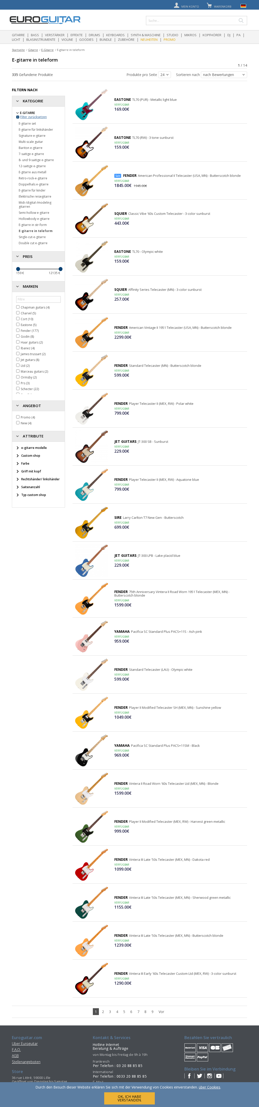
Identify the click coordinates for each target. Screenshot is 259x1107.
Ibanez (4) (28, 348)
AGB (15, 1055)
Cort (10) (27, 319)
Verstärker (54, 35)
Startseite (18, 50)
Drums (94, 35)
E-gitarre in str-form (33, 225)
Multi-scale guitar (31, 142)
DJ (228, 35)
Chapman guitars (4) (35, 307)
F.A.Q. (16, 1049)
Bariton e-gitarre (30, 148)
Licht (16, 39)
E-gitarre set (27, 123)
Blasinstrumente (40, 39)
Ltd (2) (25, 366)
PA (238, 35)
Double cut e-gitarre (33, 243)
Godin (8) (27, 336)
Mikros (190, 35)
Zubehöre (126, 39)
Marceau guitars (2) (34, 371)
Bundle (106, 39)
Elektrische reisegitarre (35, 196)
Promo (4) (28, 417)
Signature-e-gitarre (32, 135)
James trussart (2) (33, 354)
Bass (35, 35)
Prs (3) (25, 383)
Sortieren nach (188, 74)
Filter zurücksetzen (33, 117)
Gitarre (18, 35)
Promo (170, 39)
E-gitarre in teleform (36, 231)
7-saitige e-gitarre (31, 154)
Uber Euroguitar (25, 1043)
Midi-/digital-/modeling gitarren (35, 204)
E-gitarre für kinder (32, 190)
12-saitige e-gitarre (32, 166)
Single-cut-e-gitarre (32, 237)
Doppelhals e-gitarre (34, 184)
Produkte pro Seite (142, 74)
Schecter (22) (30, 389)
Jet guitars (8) (30, 360)
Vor (161, 1011)
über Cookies (209, 1087)
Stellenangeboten (26, 1061)
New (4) (26, 423)
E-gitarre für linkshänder (36, 129)
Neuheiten (149, 39)
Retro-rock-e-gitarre (33, 178)
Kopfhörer (212, 35)
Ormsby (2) (29, 377)
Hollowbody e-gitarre (34, 219)
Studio (172, 35)
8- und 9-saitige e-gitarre (36, 160)
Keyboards (115, 35)
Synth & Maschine (146, 35)
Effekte (77, 35)
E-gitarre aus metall (32, 172)
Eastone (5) (28, 325)
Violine (67, 39)
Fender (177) (30, 331)
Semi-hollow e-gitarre (34, 213)
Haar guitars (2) (32, 342)
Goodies (86, 39)
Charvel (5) (28, 313)
